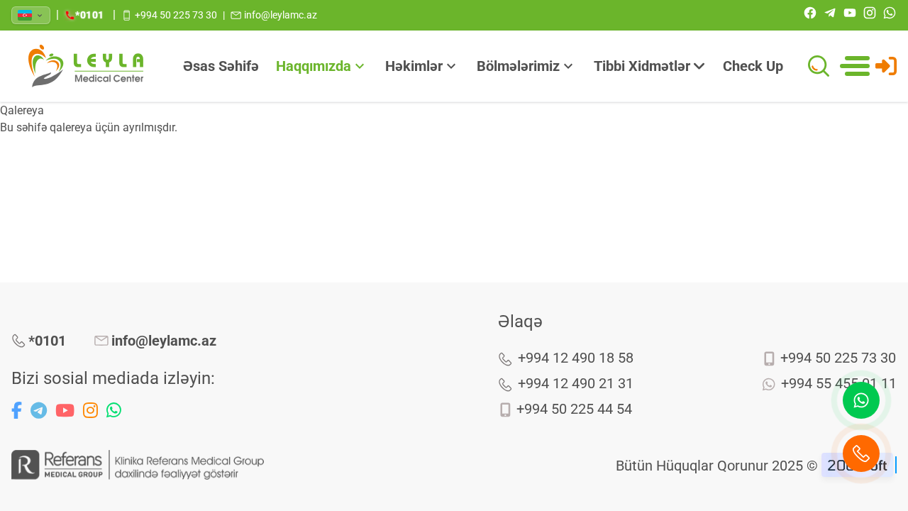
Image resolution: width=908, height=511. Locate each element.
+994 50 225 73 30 (838, 357)
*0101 (47, 340)
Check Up (753, 66)
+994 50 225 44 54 (574, 408)
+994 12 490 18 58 (575, 357)
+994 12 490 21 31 (575, 383)
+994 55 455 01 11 (839, 383)
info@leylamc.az (163, 340)
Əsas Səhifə (221, 66)
